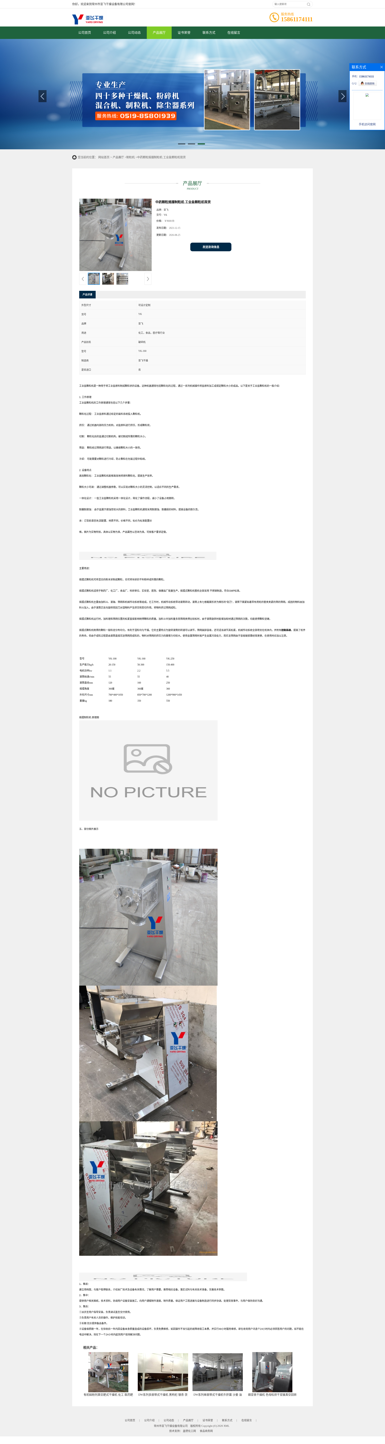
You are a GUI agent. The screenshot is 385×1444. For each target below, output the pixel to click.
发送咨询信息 (211, 246)
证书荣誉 (184, 32)
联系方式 (209, 32)
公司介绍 (109, 32)
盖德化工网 (189, 1430)
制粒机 (130, 157)
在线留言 (233, 32)
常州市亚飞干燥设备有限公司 (171, 1425)
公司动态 (134, 32)
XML (226, 1425)
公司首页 (84, 32)
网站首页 (103, 157)
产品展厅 (159, 32)
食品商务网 (206, 1430)
